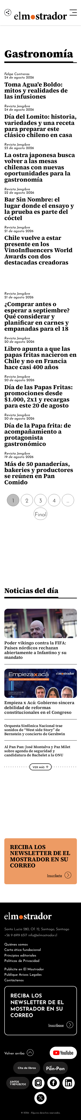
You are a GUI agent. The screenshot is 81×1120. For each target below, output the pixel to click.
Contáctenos (14, 979)
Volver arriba (14, 1052)
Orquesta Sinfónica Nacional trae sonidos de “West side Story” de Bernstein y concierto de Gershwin (34, 729)
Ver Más (38, 767)
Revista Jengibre (17, 105)
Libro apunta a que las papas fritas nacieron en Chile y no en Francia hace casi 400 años (40, 357)
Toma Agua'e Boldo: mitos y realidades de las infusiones (36, 90)
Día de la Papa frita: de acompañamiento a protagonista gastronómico (37, 434)
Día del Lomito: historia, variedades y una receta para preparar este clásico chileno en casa (40, 125)
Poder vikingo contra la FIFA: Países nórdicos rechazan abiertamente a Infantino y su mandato (35, 650)
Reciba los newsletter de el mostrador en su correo (40, 856)
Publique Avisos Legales (23, 974)
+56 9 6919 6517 (15, 934)
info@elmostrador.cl (42, 934)
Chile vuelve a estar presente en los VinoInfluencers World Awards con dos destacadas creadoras (38, 250)
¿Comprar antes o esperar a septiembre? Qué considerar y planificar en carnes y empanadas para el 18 (37, 316)
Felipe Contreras (17, 73)
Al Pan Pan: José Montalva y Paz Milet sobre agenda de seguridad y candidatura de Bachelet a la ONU (37, 751)
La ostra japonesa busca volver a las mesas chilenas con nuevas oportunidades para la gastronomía (39, 167)
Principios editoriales (20, 954)
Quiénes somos (16, 943)
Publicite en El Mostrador (24, 968)
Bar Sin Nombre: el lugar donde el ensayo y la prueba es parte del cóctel (39, 208)
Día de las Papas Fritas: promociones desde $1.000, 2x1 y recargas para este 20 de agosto (38, 396)
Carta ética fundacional (22, 949)
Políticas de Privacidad (21, 960)
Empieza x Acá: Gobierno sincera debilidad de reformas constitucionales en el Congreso (39, 707)
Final (40, 514)
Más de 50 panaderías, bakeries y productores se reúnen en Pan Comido (38, 473)
